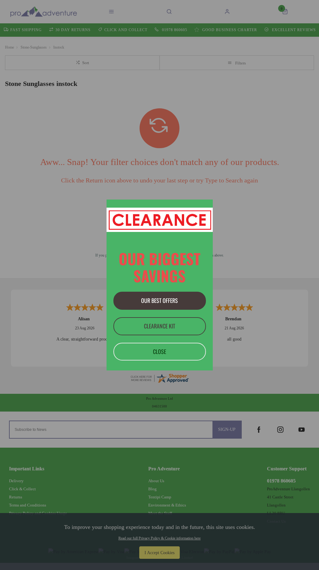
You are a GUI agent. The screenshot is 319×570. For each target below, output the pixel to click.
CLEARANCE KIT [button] (159, 326)
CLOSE (159, 351)
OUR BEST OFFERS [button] (159, 300)
